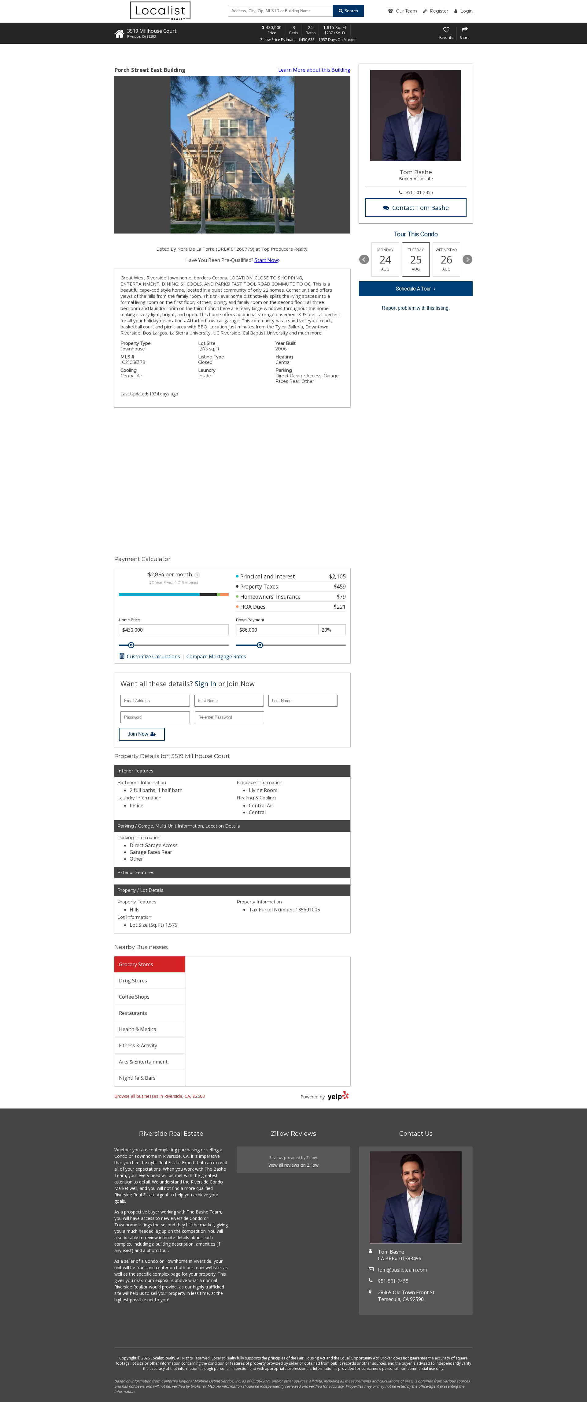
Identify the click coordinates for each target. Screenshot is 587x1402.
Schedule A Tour (413, 289)
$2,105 (337, 576)
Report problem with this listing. (416, 308)
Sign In (205, 683)
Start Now (266, 260)
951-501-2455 (419, 192)
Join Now (138, 734)
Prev (364, 259)
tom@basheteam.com (402, 1270)
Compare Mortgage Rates (216, 656)
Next (467, 259)
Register (439, 11)
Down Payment (250, 619)
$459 (340, 586)
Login (466, 11)
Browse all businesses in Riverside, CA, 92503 (159, 1096)
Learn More (314, 69)
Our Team (406, 11)
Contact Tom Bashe (420, 208)
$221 (340, 606)
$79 (341, 596)
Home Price (129, 619)
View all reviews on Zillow (293, 1165)
